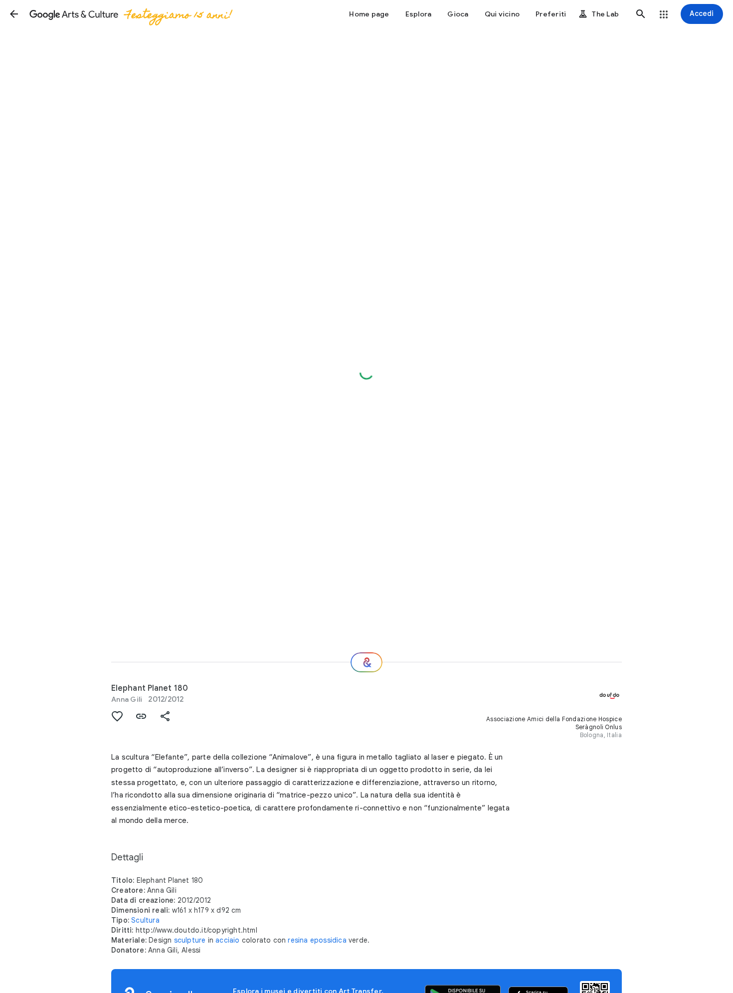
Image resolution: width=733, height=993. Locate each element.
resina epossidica (317, 940)
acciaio (227, 940)
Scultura (145, 920)
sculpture (190, 940)
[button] (14, 14)
